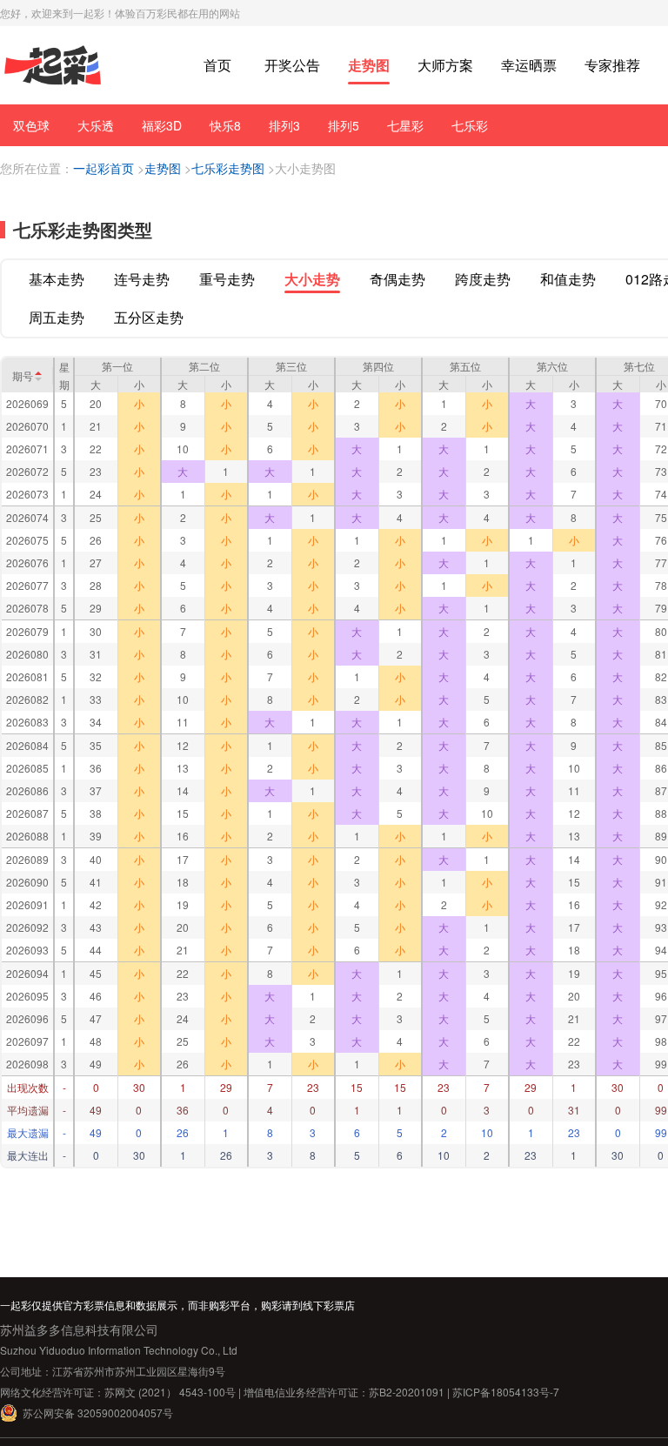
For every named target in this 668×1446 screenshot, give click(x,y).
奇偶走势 (397, 279)
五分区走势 (149, 317)
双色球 (31, 125)
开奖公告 (292, 65)
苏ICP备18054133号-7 (505, 1391)
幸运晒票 (529, 65)
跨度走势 (483, 279)
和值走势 (568, 279)
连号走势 (142, 279)
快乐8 (225, 125)
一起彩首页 (103, 168)
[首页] (52, 65)
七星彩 (405, 125)
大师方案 (445, 65)
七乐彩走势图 (227, 168)
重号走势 (227, 279)
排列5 (343, 125)
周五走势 (56, 317)
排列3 (284, 125)
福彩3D (162, 125)
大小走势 (312, 279)
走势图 (369, 65)
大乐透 (95, 125)
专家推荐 (612, 65)
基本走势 (56, 279)
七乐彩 (469, 125)
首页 (217, 65)
